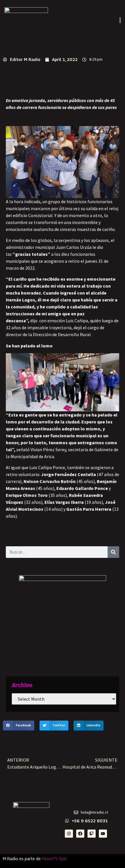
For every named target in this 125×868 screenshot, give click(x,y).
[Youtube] (103, 834)
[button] (18, 725)
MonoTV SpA (54, 858)
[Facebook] (80, 834)
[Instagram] (69, 834)
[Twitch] (92, 834)
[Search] (113, 552)
